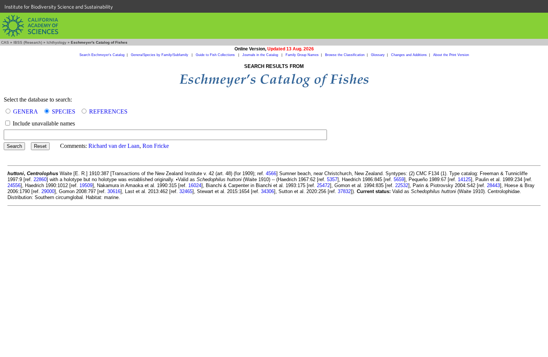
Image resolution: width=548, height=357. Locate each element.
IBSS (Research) (27, 42)
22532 (401, 185)
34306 (267, 191)
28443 (493, 185)
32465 (185, 191)
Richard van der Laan (113, 146)
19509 (85, 185)
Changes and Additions (409, 55)
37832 (344, 191)
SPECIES (63, 111)
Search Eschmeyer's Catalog (102, 55)
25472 (323, 185)
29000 (47, 191)
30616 (113, 191)
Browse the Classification (345, 55)
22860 (40, 179)
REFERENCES (108, 111)
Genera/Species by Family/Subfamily (160, 55)
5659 (399, 179)
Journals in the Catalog (260, 55)
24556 (14, 185)
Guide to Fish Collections (216, 55)
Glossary (378, 55)
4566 (271, 173)
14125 (464, 179)
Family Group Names (302, 55)
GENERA (25, 111)
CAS (5, 42)
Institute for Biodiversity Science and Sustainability (58, 7)
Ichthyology (56, 42)
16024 (194, 185)
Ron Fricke (155, 146)
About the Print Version (451, 55)
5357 (332, 179)
